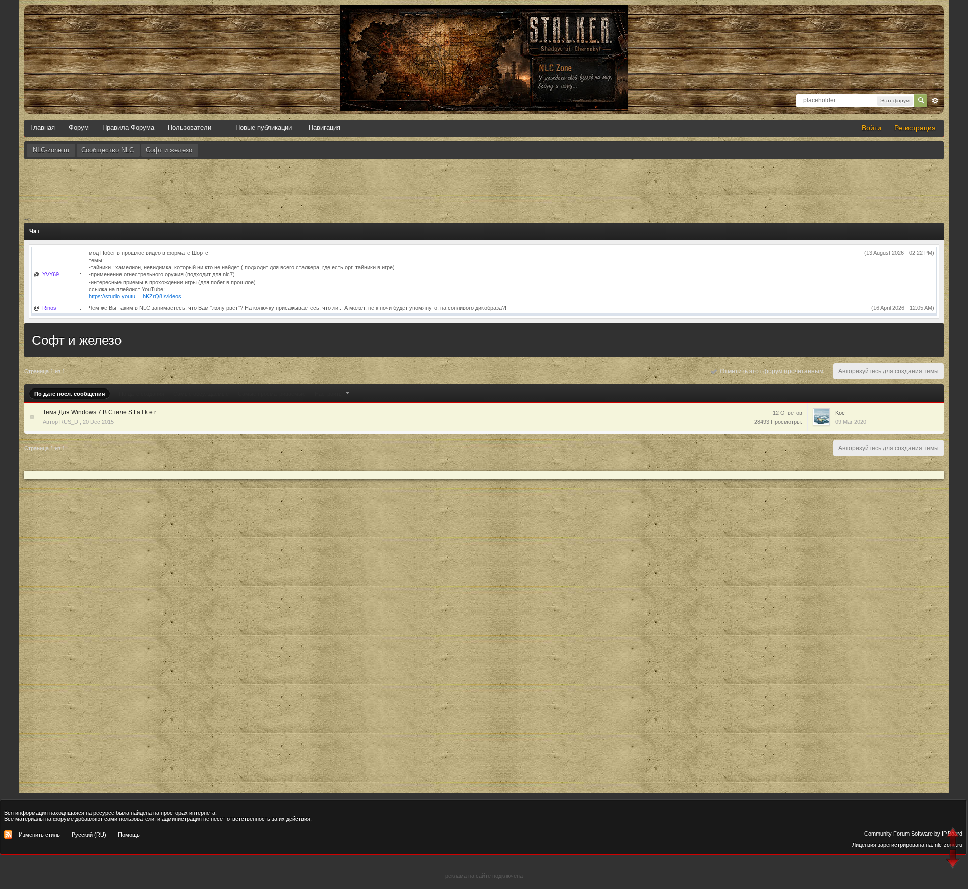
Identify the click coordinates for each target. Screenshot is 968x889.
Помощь (129, 834)
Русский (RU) (89, 834)
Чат (34, 231)
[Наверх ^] (954, 838)
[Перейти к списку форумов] (484, 15)
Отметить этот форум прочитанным (770, 371)
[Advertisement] (484, 187)
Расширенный (935, 100)
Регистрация (915, 128)
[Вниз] (954, 860)
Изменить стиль (39, 834)
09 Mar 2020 (850, 422)
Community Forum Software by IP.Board (913, 833)
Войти (871, 128)
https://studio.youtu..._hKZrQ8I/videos (135, 296)
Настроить (329, 394)
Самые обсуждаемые (201, 394)
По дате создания (141, 394)
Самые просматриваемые (272, 394)
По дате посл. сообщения (69, 394)
